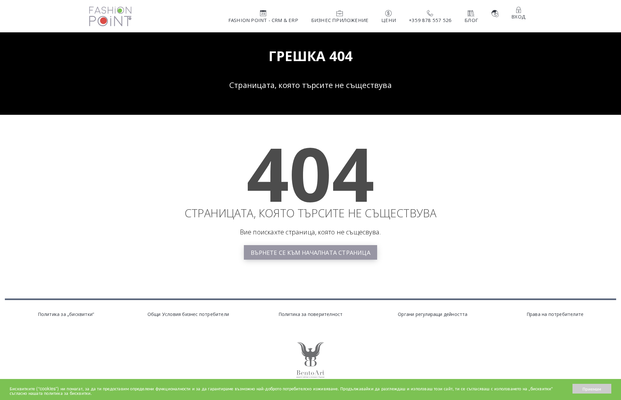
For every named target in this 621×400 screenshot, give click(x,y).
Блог (471, 20)
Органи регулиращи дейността (432, 314)
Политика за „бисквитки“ (66, 314)
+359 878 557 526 (430, 20)
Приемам (592, 388)
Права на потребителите (555, 314)
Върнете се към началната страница (310, 252)
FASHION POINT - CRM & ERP (263, 20)
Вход (518, 16)
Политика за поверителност (310, 314)
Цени (388, 20)
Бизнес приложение (339, 20)
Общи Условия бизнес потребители (188, 314)
